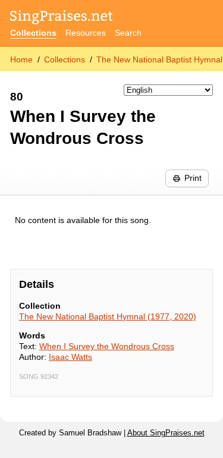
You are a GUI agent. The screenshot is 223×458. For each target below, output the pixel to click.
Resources (85, 32)
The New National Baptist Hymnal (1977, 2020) (107, 316)
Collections (33, 32)
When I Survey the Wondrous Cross (106, 346)
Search (128, 32)
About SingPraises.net (166, 433)
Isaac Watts (70, 357)
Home (21, 59)
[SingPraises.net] (61, 18)
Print (193, 178)
